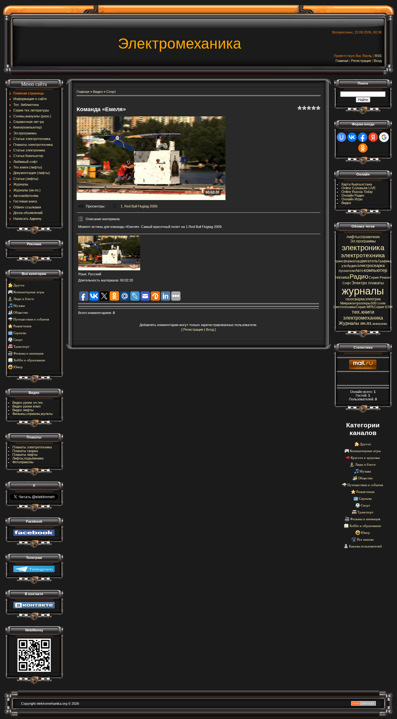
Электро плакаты (367, 283)
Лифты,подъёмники (27, 458)
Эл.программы (363, 241)
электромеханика (363, 317)
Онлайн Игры (352, 199)
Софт (346, 283)
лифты (352, 236)
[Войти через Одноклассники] (363, 148)
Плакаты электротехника (32, 447)
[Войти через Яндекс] (373, 137)
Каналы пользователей (365, 546)
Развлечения (22, 326)
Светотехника (344, 307)
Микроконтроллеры (355, 303)
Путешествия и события (31, 319)
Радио (359, 276)
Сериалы (19, 333)
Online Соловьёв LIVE (358, 188)
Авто (359, 270)
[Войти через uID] (341, 137)
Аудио (352, 266)
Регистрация (361, 61)
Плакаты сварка (25, 451)
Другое (19, 285)
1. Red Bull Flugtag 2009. (139, 206)
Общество (20, 312)
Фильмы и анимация (28, 353)
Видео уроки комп (26, 406)
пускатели (347, 270)
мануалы (380, 323)
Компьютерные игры (28, 292)
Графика (384, 261)
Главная (342, 61)
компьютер (375, 270)
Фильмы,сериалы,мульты (32, 414)
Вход (377, 61)
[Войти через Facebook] (362, 137)
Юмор (18, 367)
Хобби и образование (29, 360)
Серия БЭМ (383, 307)
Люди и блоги (23, 299)
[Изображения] (109, 253)
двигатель (369, 261)
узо (344, 266)
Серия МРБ (365, 307)
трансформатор (347, 261)
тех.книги (363, 312)
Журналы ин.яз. (355, 323)
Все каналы (365, 539)
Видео (98, 92)
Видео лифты (22, 410)
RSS (378, 56)
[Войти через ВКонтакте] (352, 137)
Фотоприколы (22, 462)
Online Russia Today (357, 192)
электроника (363, 247)
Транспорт (21, 346)
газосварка (355, 299)
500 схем (378, 303)
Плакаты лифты (25, 454)
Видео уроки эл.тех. (28, 402)
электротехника (363, 255)
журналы (363, 291)
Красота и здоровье (365, 458)
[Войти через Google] (384, 137)
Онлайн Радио (352, 195)
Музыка (19, 305)
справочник (369, 237)
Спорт (18, 340)
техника (342, 277)
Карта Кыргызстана (356, 184)
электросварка (371, 265)
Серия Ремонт (380, 277)
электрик (373, 299)
